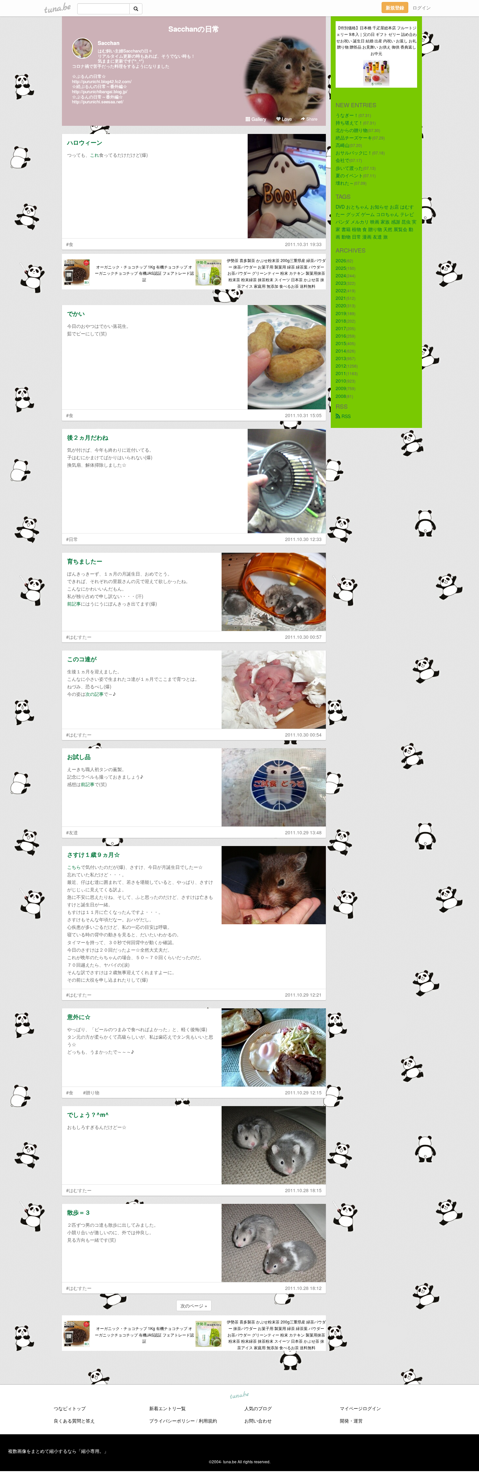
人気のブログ (258, 1408)
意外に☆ (79, 1017)
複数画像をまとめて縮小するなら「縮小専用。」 (58, 1451)
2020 (341, 305)
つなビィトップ (70, 1408)
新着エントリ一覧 (167, 1408)
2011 (341, 373)
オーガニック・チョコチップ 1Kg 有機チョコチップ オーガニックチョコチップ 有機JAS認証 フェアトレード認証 (144, 273)
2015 (341, 343)
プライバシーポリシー (172, 1420)
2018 (341, 320)
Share (311, 119)
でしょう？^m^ (88, 1114)
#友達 (72, 832)
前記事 (74, 603)
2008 (341, 396)
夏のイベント (349, 175)
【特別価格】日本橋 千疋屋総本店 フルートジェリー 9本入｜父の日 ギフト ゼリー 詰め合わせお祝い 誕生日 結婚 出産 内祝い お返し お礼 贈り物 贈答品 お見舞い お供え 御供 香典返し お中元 (376, 40)
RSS (345, 416)
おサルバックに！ (354, 152)
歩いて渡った (349, 168)
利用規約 (208, 1420)
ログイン (422, 7)
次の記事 (94, 694)
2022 (341, 290)
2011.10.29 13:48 (303, 832)
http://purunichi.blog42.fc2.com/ (102, 81)
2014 (341, 350)
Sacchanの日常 (193, 28)
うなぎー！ (347, 115)
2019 (341, 313)
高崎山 (342, 145)
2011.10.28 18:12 (303, 1288)
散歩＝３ (79, 1212)
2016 (341, 335)
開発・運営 (351, 1420)
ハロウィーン (84, 142)
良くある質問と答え (74, 1420)
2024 (341, 275)
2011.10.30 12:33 (303, 539)
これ (94, 155)
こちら (74, 867)
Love (286, 119)
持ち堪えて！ (349, 122)
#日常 (72, 539)
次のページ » (194, 1305)
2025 (341, 268)
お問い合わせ (258, 1420)
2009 (341, 388)
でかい (76, 313)
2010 (341, 380)
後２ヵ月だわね (87, 437)
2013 (341, 358)
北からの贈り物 (352, 130)
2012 (341, 365)
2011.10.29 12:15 (303, 1092)
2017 (341, 328)
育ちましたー (84, 561)
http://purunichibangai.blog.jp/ (99, 91)
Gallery (258, 119)
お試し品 (79, 757)
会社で (342, 160)
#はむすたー (79, 637)
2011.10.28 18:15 (303, 1190)
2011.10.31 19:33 (303, 244)
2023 (341, 283)
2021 (341, 298)
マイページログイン (360, 1408)
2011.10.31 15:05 (303, 415)
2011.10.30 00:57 (303, 637)
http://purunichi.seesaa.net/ (97, 101)
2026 (341, 260)
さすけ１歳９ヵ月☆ (93, 854)
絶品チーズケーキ (354, 137)
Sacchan (109, 43)
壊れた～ (345, 183)
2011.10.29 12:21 (303, 994)
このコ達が (81, 659)
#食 (69, 244)
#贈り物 (91, 1092)
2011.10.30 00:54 (303, 734)
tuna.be (239, 1395)
